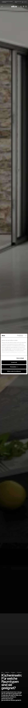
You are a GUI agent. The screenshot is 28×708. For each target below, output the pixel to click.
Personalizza (13, 366)
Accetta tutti (14, 362)
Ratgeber (13, 672)
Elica (2, 672)
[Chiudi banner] (25, 335)
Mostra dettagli (20, 358)
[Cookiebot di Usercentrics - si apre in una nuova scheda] (17, 335)
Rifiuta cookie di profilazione (14, 371)
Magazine (7, 672)
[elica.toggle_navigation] (2, 6)
